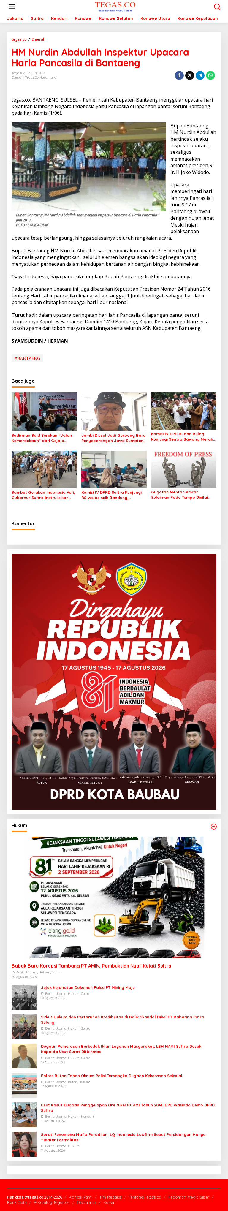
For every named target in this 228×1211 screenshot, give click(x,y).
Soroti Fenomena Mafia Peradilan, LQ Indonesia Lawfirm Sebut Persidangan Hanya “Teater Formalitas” (123, 1137)
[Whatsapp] (210, 75)
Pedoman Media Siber (188, 1197)
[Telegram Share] (200, 75)
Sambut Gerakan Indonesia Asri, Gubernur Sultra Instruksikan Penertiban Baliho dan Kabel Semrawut (43, 495)
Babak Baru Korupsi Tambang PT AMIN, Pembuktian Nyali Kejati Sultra (91, 966)
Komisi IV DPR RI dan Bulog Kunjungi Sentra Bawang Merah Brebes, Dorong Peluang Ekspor (182, 436)
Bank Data (17, 1202)
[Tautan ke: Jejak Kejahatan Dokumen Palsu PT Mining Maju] (24, 997)
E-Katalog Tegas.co (52, 1202)
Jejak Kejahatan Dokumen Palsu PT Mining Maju (88, 987)
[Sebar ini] (179, 75)
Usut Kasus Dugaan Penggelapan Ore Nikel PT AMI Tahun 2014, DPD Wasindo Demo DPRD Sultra (128, 1108)
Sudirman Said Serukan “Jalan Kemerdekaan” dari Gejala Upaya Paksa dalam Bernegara (43, 438)
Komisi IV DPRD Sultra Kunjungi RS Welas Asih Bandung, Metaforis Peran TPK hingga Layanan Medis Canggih (111, 495)
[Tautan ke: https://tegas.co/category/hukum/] (213, 826)
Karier (109, 1202)
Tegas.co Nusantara (40, 77)
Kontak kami (80, 1197)
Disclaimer (86, 1202)
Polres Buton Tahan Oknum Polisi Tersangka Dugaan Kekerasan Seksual (111, 1075)
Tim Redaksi (110, 1197)
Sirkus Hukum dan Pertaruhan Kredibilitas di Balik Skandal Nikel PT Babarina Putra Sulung (122, 1019)
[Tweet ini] (189, 75)
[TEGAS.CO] (115, 6)
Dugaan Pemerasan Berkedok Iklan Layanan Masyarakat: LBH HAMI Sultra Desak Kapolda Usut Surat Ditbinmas (121, 1049)
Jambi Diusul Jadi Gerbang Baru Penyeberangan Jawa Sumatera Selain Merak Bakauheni (113, 438)
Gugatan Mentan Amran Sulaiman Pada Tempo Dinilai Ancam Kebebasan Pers (179, 495)
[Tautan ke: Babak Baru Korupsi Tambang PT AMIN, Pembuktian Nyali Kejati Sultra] (114, 897)
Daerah (17, 77)
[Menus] (12, 7)
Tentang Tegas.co (145, 1197)
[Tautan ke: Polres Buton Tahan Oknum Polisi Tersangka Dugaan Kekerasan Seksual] (24, 1085)
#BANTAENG (27, 358)
